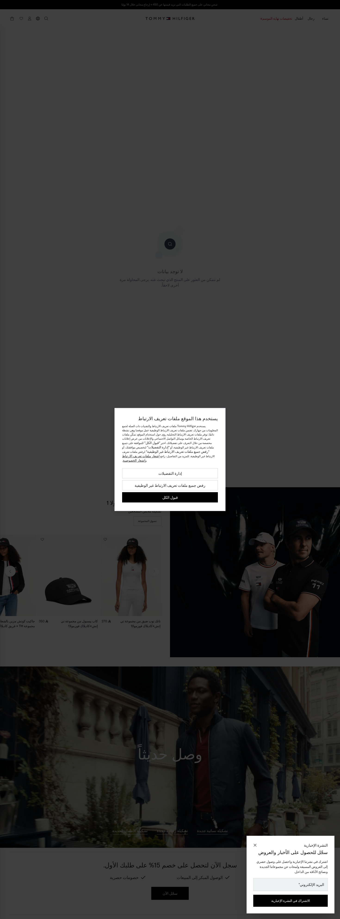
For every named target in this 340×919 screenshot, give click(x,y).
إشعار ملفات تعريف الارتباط (141, 456)
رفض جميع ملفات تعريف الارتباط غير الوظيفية (170, 485)
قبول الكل (170, 497)
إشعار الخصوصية (134, 460)
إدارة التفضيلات (170, 473)
